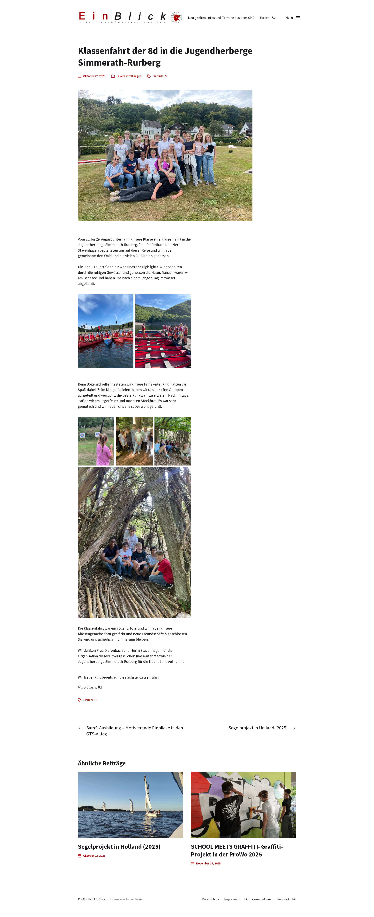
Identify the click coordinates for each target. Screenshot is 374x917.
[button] (268, 17)
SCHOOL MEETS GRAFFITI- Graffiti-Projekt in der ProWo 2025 (237, 850)
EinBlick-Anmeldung (258, 899)
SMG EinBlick (96, 899)
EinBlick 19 (160, 76)
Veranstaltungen (130, 76)
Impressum (231, 899)
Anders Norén (134, 899)
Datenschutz (210, 899)
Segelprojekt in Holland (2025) (119, 846)
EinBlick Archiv (286, 899)
